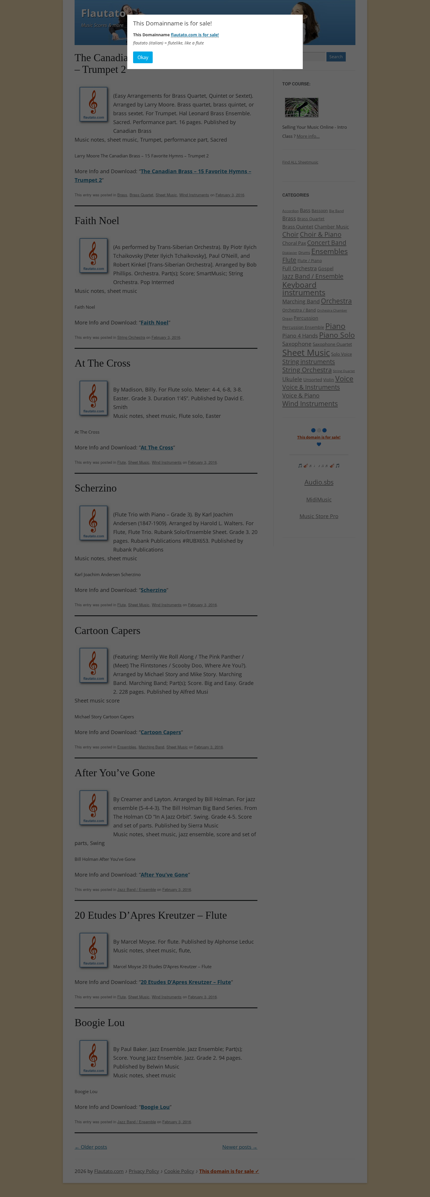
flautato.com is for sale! (195, 34)
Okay (142, 57)
